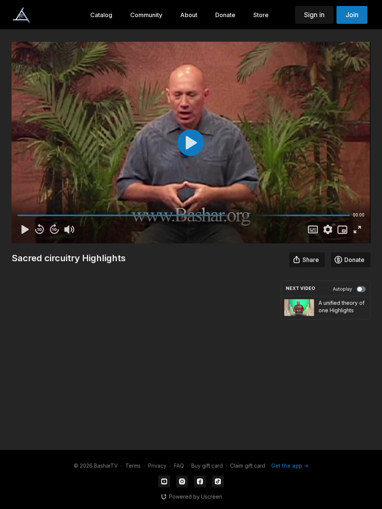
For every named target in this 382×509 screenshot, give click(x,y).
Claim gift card (247, 465)
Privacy (157, 465)
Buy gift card (207, 465)
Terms (133, 465)
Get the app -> (290, 465)
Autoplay (342, 289)
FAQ (179, 465)
